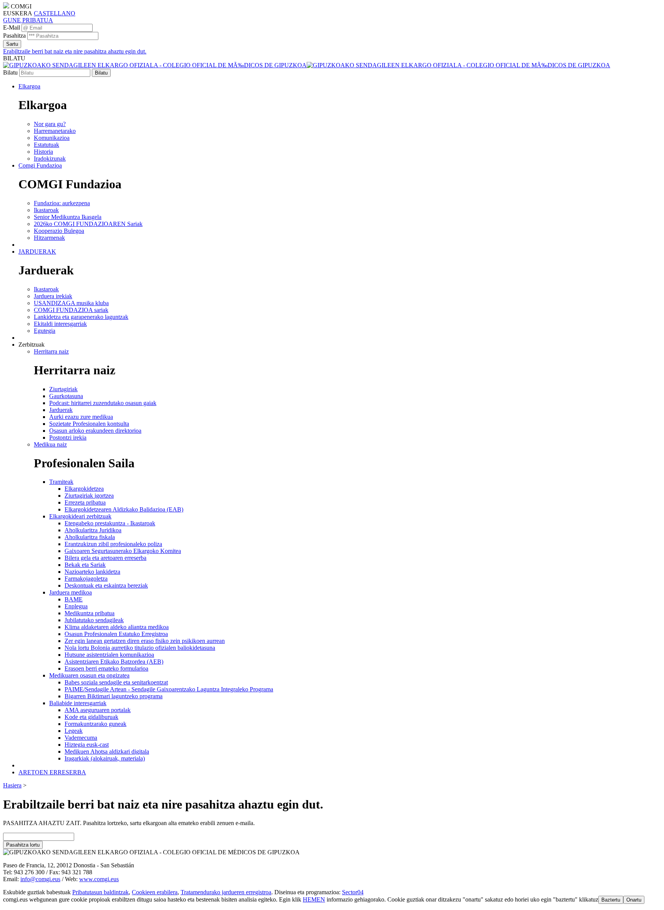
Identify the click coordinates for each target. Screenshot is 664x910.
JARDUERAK (37, 251)
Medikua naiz (50, 444)
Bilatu (10, 72)
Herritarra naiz (51, 351)
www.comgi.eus (99, 879)
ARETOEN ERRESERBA (52, 772)
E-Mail (11, 27)
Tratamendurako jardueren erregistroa (226, 892)
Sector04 (353, 892)
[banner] (306, 65)
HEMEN (314, 899)
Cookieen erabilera (155, 892)
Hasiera (12, 785)
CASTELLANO (54, 13)
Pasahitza (14, 35)
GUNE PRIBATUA (28, 20)
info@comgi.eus (40, 879)
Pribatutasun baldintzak (100, 892)
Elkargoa (29, 86)
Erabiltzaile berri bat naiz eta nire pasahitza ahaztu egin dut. (74, 51)
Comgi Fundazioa (40, 165)
